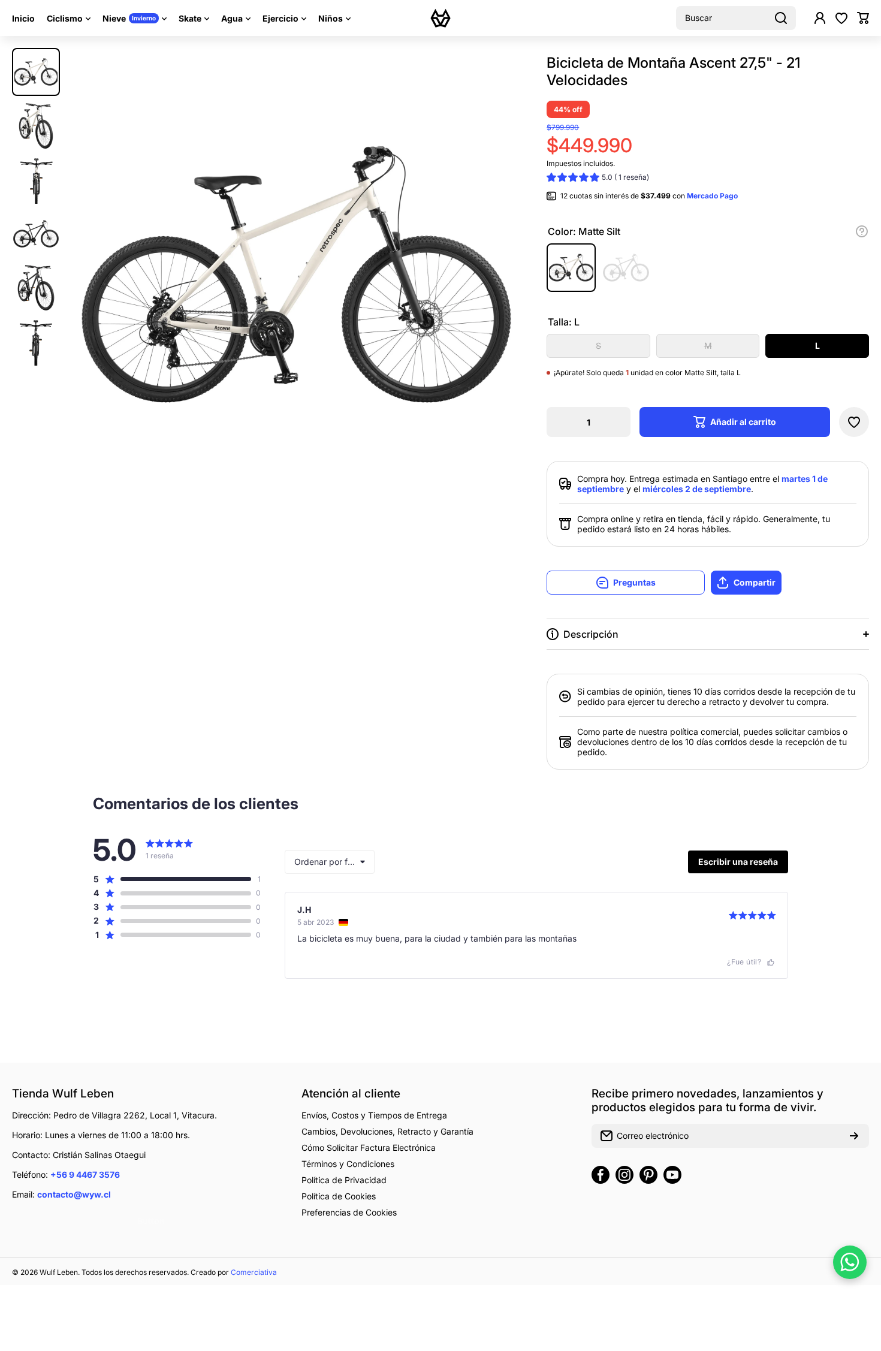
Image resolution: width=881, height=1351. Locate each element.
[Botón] (862, 231)
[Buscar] (781, 18)
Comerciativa (254, 1272)
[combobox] (736, 18)
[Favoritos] (841, 18)
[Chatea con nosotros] (850, 1262)
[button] (863, 18)
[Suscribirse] (854, 1136)
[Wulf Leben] (440, 18)
